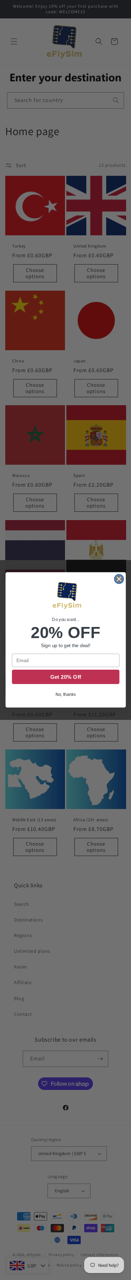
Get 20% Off (65, 677)
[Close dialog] (119, 579)
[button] (65, 596)
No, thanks (65, 694)
